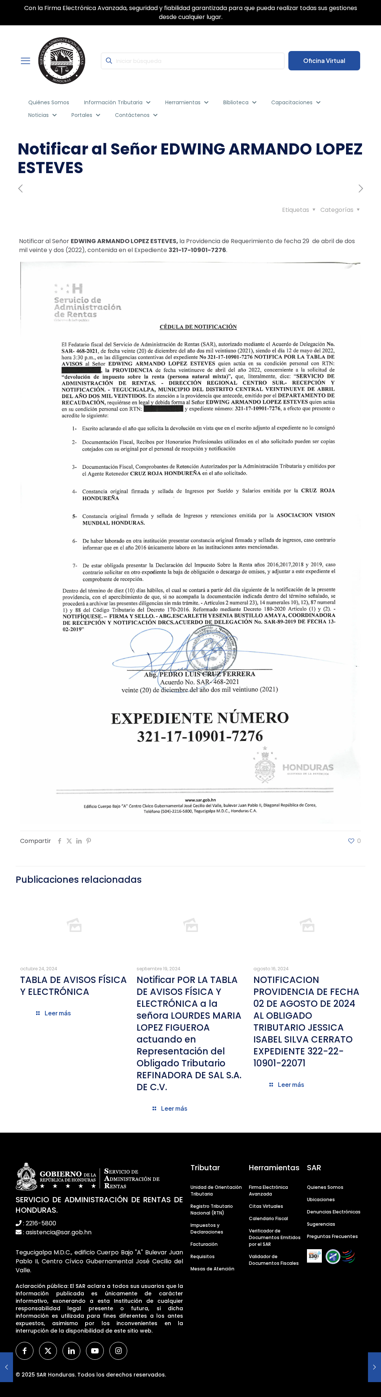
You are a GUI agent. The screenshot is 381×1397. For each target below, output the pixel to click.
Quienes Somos (325, 1187)
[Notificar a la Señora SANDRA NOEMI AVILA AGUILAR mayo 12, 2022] (374, 1367)
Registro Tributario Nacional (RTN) (211, 1209)
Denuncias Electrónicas (334, 1212)
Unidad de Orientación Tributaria (216, 1190)
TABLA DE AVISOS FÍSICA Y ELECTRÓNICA (73, 986)
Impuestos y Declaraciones (206, 1228)
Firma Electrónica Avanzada (268, 1190)
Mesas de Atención (212, 1269)
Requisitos (202, 1256)
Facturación (204, 1244)
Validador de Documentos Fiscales (274, 1259)
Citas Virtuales (266, 1206)
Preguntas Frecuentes (332, 1236)
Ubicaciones (321, 1199)
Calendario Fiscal (268, 1218)
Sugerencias (321, 1224)
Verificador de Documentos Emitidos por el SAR (275, 1237)
